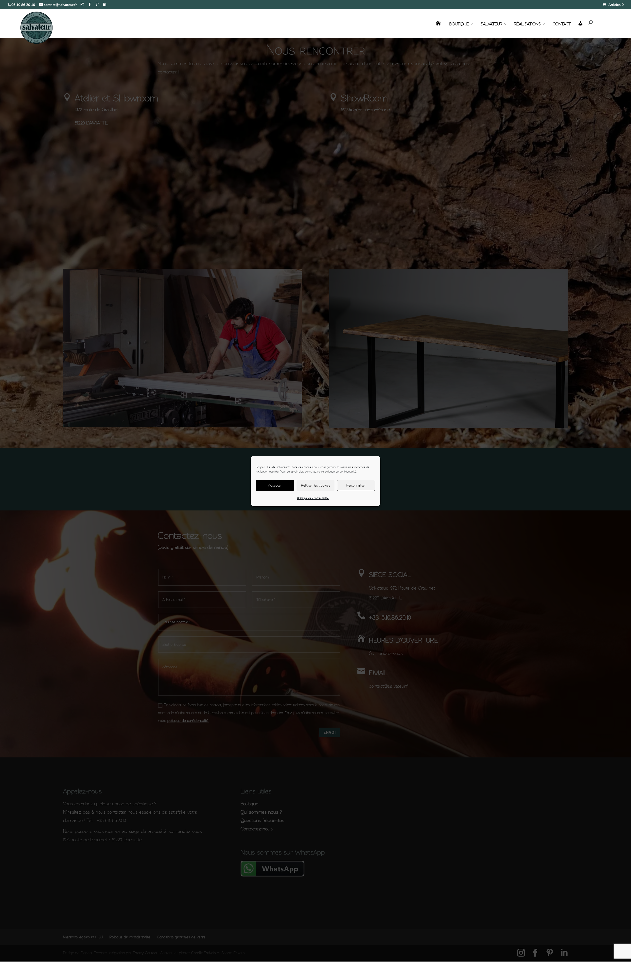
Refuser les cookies (315, 485)
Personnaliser (356, 485)
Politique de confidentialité (313, 498)
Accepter (275, 485)
